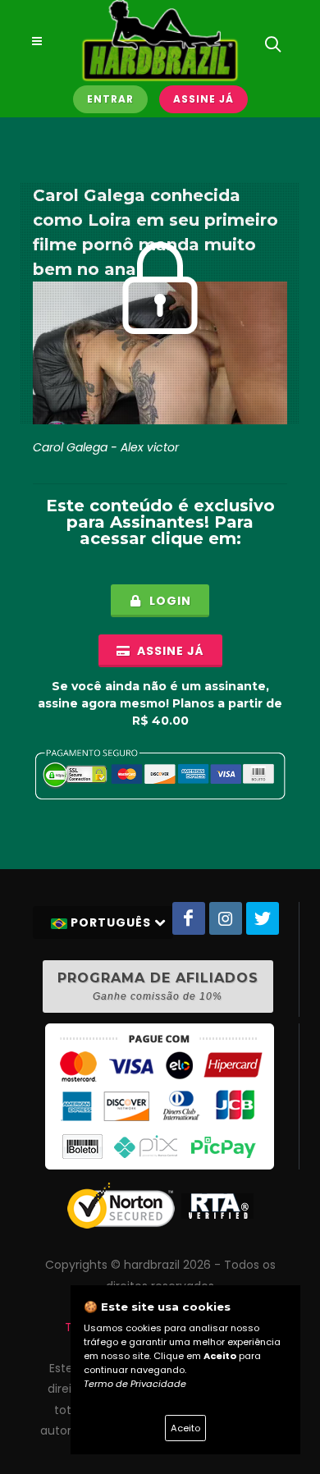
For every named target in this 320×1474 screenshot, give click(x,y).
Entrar (110, 99)
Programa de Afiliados (157, 986)
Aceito (185, 1428)
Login (168, 601)
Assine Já (203, 99)
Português (110, 922)
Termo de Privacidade (135, 1383)
